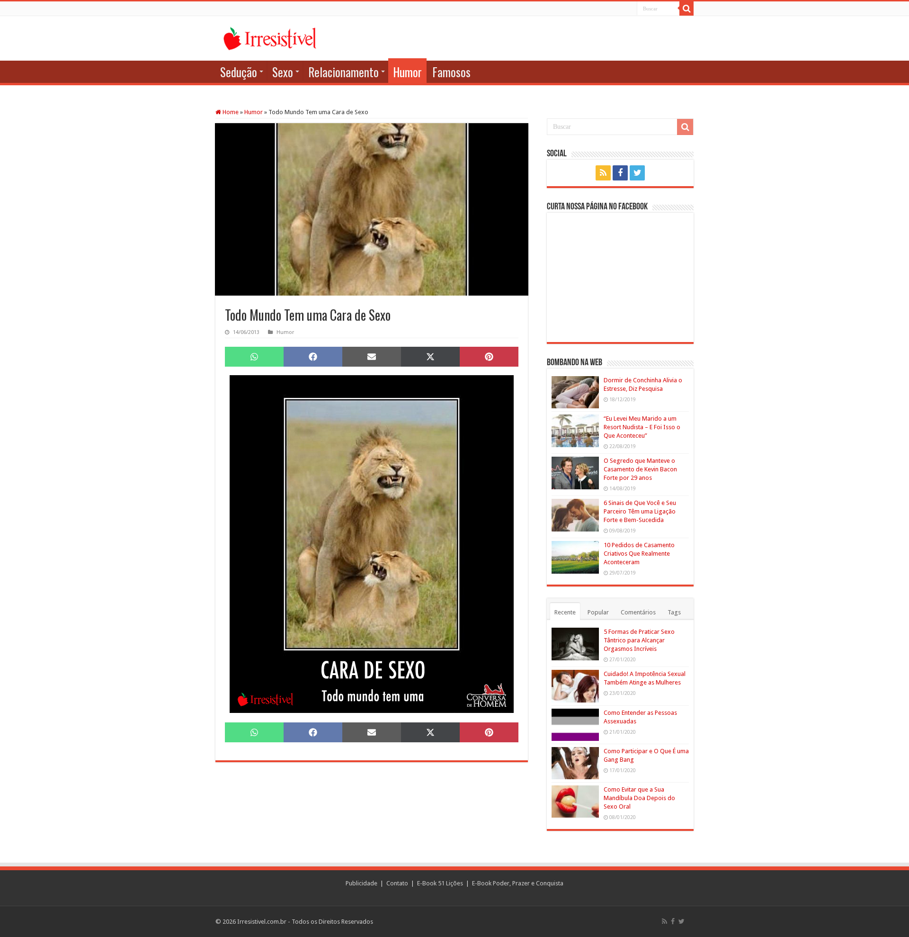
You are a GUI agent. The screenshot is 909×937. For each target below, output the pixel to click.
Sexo (282, 72)
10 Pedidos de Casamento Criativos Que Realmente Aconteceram (639, 553)
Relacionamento (343, 72)
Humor (407, 72)
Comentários (638, 612)
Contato (397, 883)
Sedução (238, 72)
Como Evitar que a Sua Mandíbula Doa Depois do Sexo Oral (639, 798)
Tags (674, 612)
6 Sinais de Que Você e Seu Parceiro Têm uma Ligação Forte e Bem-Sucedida (640, 511)
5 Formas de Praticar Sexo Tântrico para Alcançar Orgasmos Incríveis (639, 640)
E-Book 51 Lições (440, 883)
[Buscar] (686, 8)
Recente (565, 612)
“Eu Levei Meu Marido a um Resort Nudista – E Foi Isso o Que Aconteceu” (642, 427)
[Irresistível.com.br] (270, 37)
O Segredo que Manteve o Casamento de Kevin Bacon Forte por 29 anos (640, 469)
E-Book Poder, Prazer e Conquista (517, 883)
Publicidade (361, 883)
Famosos (451, 72)
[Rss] (603, 172)
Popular (598, 612)
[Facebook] (620, 172)
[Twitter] (637, 172)
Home (230, 112)
